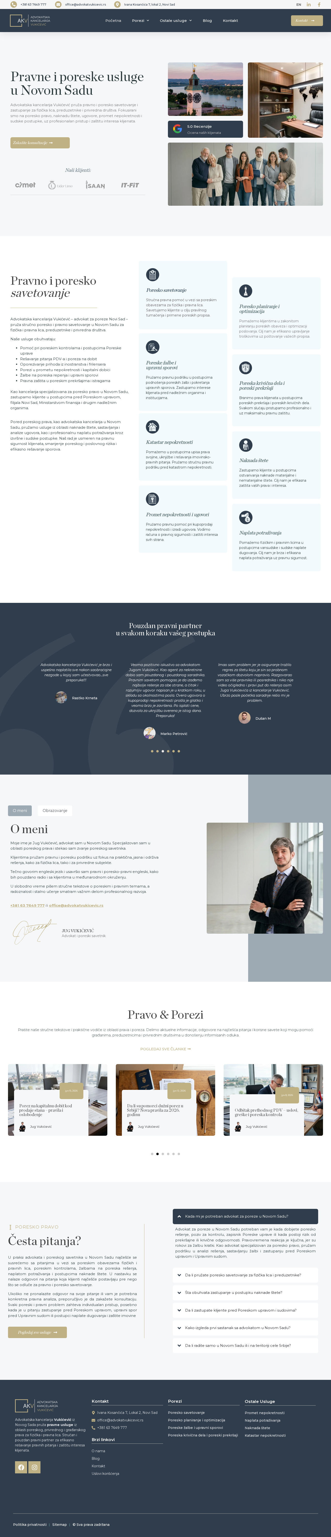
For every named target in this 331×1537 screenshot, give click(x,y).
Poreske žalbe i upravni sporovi (161, 365)
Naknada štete (253, 460)
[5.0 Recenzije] (177, 129)
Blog (207, 20)
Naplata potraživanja (260, 532)
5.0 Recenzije (199, 126)
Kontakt (230, 20)
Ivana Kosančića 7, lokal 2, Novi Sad (149, 4)
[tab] (20, 810)
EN (298, 4)
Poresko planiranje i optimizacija (259, 309)
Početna (113, 20)
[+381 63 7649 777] (13, 4)
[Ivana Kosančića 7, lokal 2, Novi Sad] (117, 4)
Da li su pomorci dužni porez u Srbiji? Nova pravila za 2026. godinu (155, 1110)
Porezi (138, 20)
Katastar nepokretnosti (169, 442)
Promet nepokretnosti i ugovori (177, 514)
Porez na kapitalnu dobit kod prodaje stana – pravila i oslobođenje (45, 1110)
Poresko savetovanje (166, 290)
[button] (152, 751)
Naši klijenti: (78, 170)
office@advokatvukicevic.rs (85, 4)
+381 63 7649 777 (33, 4)
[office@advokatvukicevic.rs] (58, 4)
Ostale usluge (173, 20)
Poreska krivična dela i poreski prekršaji (261, 386)
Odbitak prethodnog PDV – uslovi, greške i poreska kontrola (266, 1112)
